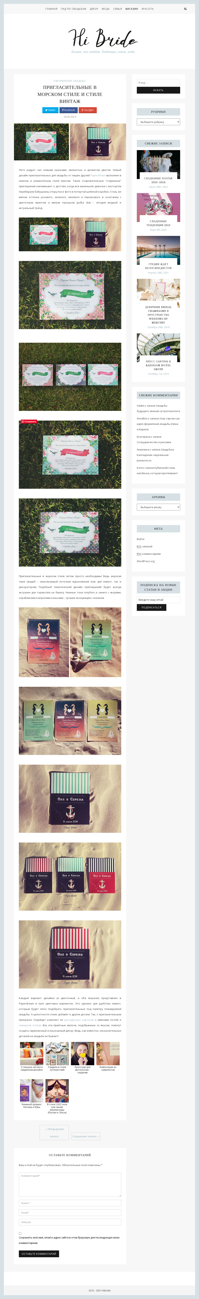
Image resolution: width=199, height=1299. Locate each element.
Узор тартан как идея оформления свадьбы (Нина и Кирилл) (158, 424)
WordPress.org (145, 561)
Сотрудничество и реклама (154, 442)
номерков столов (30, 1025)
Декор (94, 8)
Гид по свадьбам (73, 8)
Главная (51, 8)
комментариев (149, 554)
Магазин (132, 8)
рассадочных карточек (79, 1020)
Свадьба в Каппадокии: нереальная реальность (155, 455)
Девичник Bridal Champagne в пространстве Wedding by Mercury (158, 315)
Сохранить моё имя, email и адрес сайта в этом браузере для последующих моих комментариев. (69, 1240)
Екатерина (143, 436)
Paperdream (98, 175)
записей (144, 546)
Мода (106, 8)
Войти (140, 539)
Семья (117, 8)
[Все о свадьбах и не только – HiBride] (103, 41)
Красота (148, 8)
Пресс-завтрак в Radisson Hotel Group (158, 365)
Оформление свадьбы (69, 81)
